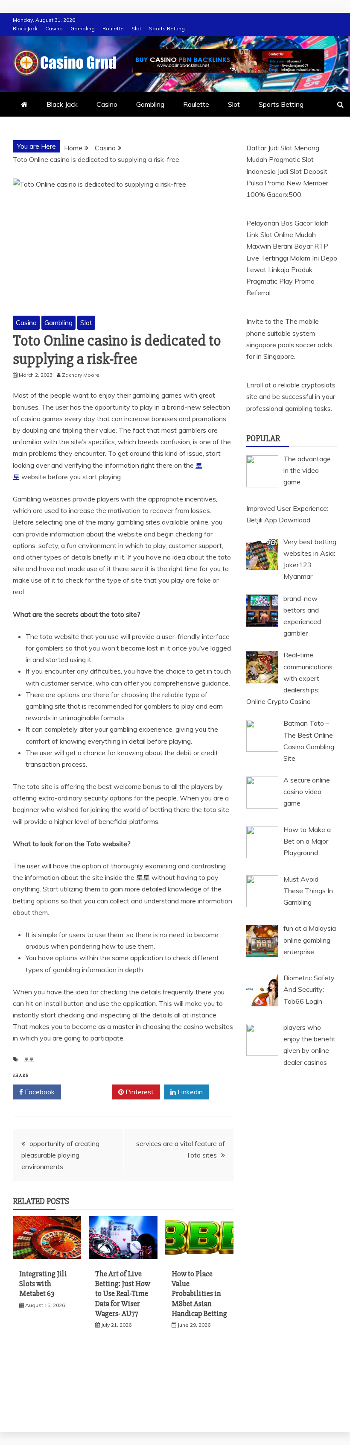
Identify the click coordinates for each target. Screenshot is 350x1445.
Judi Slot (289, 171)
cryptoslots (318, 385)
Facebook (39, 1091)
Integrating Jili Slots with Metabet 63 (43, 1283)
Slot (136, 28)
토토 (29, 1059)
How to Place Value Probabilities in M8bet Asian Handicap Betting (199, 1294)
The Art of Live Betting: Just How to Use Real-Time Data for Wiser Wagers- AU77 (122, 1294)
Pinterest (139, 1091)
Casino (54, 28)
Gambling (82, 28)
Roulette (113, 28)
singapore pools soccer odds (289, 344)
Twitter (89, 1091)
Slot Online (276, 234)
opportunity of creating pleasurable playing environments (60, 1155)
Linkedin (189, 1091)
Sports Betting (167, 28)
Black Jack (25, 28)
